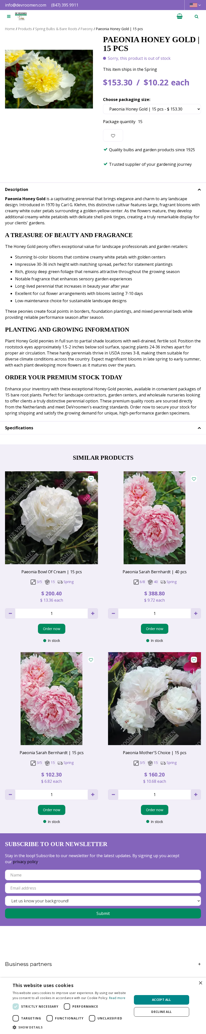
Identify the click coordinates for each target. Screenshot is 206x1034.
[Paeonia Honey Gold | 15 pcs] (49, 79)
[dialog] (103, 1006)
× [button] (200, 983)
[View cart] (179, 16)
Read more (117, 998)
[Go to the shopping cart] (179, 16)
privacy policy (25, 861)
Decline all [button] (161, 1012)
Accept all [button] (161, 1000)
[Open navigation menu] (9, 16)
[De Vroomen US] (21, 16)
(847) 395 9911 (64, 5)
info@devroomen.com (25, 5)
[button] (71, 1027)
